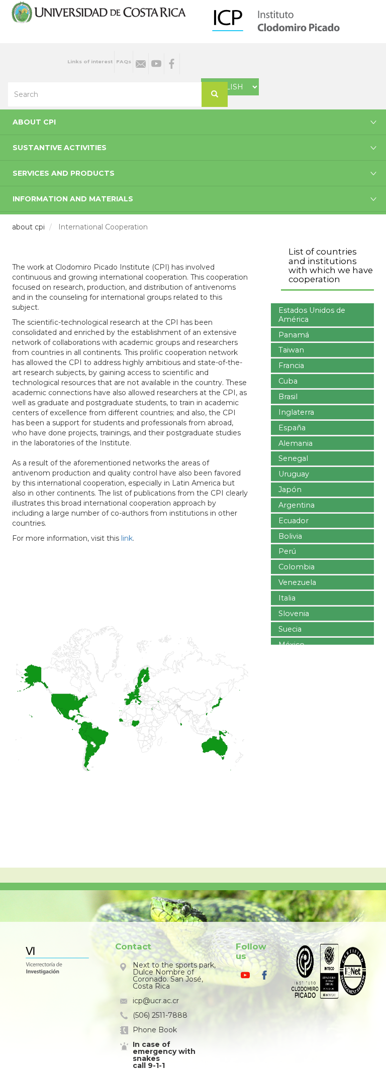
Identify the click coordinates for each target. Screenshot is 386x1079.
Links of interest (90, 61)
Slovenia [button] (293, 613)
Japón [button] (290, 489)
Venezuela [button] (297, 582)
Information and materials (73, 198)
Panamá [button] (293, 334)
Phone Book (155, 1029)
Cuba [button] (288, 381)
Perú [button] (287, 551)
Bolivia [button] (290, 536)
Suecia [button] (290, 629)
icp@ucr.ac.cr (156, 1000)
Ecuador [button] (293, 520)
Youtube (156, 64)
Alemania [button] (295, 443)
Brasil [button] (288, 396)
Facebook (172, 64)
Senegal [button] (293, 458)
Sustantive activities (60, 147)
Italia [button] (287, 598)
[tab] (322, 315)
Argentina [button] (296, 505)
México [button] (291, 644)
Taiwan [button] (291, 349)
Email (141, 64)
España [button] (292, 427)
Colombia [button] (296, 566)
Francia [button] (291, 365)
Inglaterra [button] (296, 412)
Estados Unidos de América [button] (311, 315)
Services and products (64, 173)
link (127, 538)
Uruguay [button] (293, 473)
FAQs (123, 61)
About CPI (34, 122)
